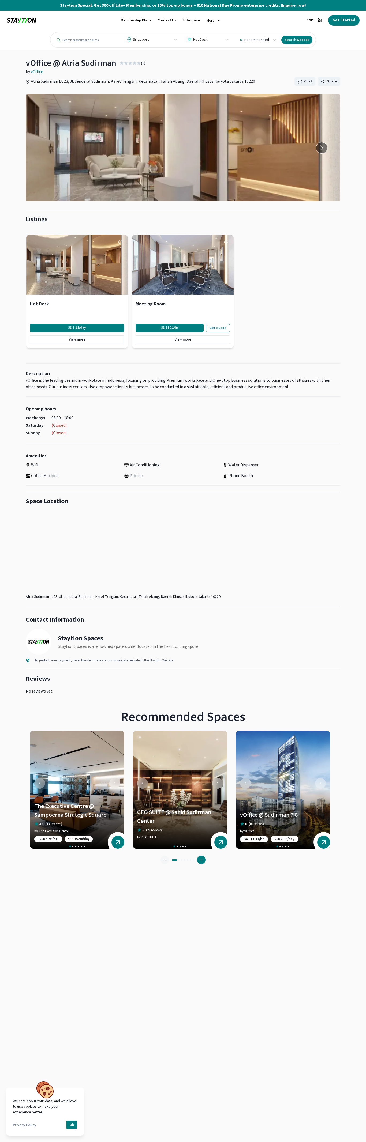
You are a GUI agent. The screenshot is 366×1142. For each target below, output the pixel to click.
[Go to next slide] (321, 148)
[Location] (183, 551)
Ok (71, 1125)
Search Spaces (297, 40)
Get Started (344, 20)
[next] (114, 783)
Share (332, 81)
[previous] (39, 783)
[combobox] (127, 39)
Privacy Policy (24, 1125)
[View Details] (117, 842)
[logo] (21, 20)
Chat (308, 81)
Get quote (217, 328)
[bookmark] (120, 242)
